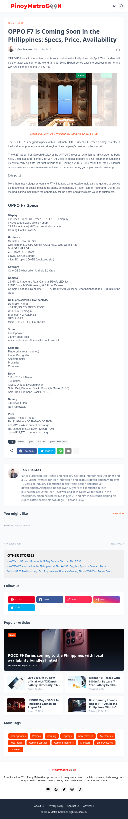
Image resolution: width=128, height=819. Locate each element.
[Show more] (76, 451)
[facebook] (56, 789)
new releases (85, 736)
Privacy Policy (55, 805)
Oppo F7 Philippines (58, 441)
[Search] (122, 6)
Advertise (88, 805)
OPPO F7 (41, 441)
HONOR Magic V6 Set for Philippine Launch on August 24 (44, 703)
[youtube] (48, 789)
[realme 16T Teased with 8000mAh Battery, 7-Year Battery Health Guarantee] (77, 683)
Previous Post (13, 543)
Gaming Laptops (38, 742)
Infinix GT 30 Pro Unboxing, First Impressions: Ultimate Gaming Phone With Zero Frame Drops (59, 571)
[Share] (117, 49)
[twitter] (64, 789)
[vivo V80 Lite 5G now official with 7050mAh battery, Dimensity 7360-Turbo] (16, 683)
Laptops (67, 736)
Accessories (106, 736)
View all (116, 513)
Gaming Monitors (64, 742)
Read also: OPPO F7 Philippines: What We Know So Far (64, 133)
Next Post (116, 543)
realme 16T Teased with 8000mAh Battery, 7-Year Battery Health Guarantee (104, 681)
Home (11, 23)
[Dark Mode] (115, 6)
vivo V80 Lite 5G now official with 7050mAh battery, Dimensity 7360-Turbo (44, 681)
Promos (36, 736)
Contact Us (73, 805)
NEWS (21, 23)
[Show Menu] (5, 6)
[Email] (68, 451)
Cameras (15, 749)
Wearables (16, 742)
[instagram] (72, 789)
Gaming (51, 736)
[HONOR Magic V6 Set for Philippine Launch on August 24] (16, 705)
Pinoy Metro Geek (54, 811)
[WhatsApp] (60, 451)
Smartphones (18, 736)
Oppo (30, 441)
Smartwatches (105, 742)
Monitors (85, 742)
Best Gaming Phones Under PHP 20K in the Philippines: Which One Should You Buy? (104, 703)
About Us (39, 805)
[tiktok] (80, 789)
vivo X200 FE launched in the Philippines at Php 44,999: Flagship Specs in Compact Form (56, 566)
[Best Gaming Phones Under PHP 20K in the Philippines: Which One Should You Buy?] (77, 705)
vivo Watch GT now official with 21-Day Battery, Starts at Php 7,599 (44, 561)
